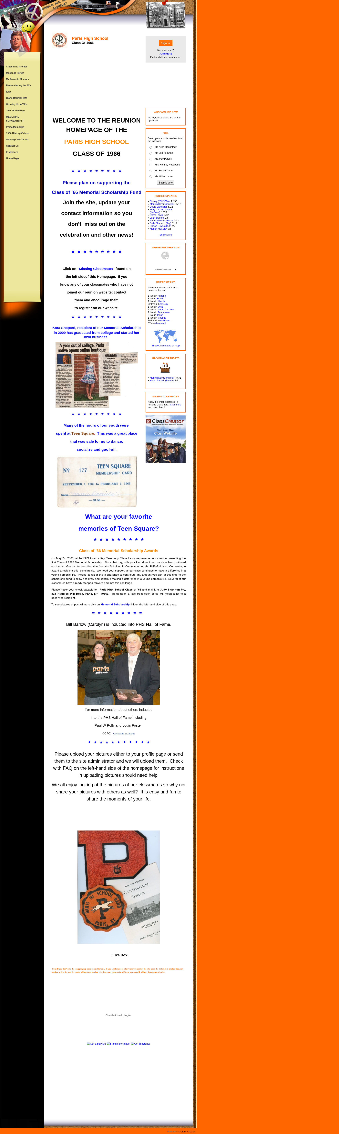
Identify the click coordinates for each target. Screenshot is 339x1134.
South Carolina (166, 309)
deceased (160, 323)
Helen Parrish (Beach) (162, 380)
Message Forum (15, 73)
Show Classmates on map (166, 345)
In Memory (12, 152)
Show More (165, 235)
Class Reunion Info (16, 98)
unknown (165, 320)
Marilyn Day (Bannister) (162, 204)
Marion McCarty (158, 228)
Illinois (161, 301)
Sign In (165, 43)
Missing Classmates (17, 139)
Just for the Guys (15, 110)
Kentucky (163, 304)
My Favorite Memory (17, 79)
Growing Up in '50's (16, 104)
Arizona (162, 295)
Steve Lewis (156, 215)
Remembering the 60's (18, 85)
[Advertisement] (22, 226)
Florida (160, 298)
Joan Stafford (157, 217)
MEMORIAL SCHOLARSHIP (14, 118)
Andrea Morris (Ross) (161, 220)
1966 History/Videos (17, 133)
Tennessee (164, 312)
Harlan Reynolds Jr (160, 226)
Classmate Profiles (16, 66)
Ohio (160, 306)
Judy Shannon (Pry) (160, 223)
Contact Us (12, 145)
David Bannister (158, 206)
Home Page (12, 158)
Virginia (162, 317)
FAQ (8, 91)
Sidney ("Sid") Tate (160, 201)
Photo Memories (15, 127)
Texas (160, 315)
